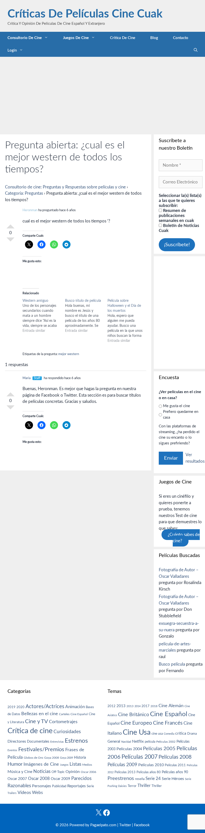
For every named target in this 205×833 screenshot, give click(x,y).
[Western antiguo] (43, 315)
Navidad (126, 741)
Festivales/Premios (41, 749)
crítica (180, 733)
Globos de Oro (33, 757)
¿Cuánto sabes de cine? (184, 537)
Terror (132, 786)
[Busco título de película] (86, 315)
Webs (37, 793)
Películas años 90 (175, 772)
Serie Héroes (173, 779)
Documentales (38, 741)
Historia (80, 757)
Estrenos (76, 741)
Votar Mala (10, 241)
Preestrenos (121, 778)
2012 (112, 706)
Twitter (125, 825)
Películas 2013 (125, 772)
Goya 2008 (51, 757)
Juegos (64, 764)
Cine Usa (136, 732)
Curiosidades (67, 731)
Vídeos (24, 792)
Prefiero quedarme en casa (180, 414)
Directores (17, 741)
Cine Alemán (171, 706)
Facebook (142, 825)
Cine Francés (167, 723)
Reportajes (76, 786)
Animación (75, 707)
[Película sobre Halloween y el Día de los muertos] (129, 320)
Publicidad (59, 786)
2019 (12, 707)
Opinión (73, 772)
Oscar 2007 (17, 779)
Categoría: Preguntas (24, 193)
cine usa (157, 733)
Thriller (144, 785)
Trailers (12, 793)
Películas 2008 (175, 757)
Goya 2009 (66, 757)
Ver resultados (195, 458)
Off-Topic (58, 772)
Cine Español (79, 714)
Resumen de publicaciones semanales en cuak (176, 215)
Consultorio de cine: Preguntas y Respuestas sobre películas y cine (65, 187)
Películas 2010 (151, 765)
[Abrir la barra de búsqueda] (195, 50)
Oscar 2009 (60, 779)
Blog (154, 38)
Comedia (169, 733)
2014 (137, 706)
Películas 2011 (175, 765)
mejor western (68, 354)
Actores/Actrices (45, 706)
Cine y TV (36, 721)
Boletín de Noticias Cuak (179, 228)
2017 (146, 706)
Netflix (138, 741)
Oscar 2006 (88, 771)
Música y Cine (20, 772)
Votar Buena (10, 224)
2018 (154, 706)
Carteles (64, 714)
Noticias (41, 771)
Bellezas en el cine (39, 713)
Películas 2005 (159, 748)
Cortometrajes (63, 721)
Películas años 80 (148, 772)
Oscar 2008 (39, 778)
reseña (139, 779)
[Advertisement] (102, 94)
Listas (75, 764)
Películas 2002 (166, 741)
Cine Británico (133, 714)
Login (12, 50)
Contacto (180, 38)
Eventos (12, 750)
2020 (20, 707)
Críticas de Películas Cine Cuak (85, 14)
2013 (121, 706)
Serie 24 (153, 779)
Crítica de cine (122, 38)
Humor (15, 764)
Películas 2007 (140, 757)
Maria (26, 378)
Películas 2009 (122, 764)
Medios (87, 764)
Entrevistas (57, 741)
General (114, 741)
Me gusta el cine (176, 406)
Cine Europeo (136, 723)
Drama (192, 733)
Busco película (172, 664)
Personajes (41, 786)
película (150, 741)
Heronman (30, 210)
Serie (90, 786)
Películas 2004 (129, 749)
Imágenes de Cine (41, 764)
